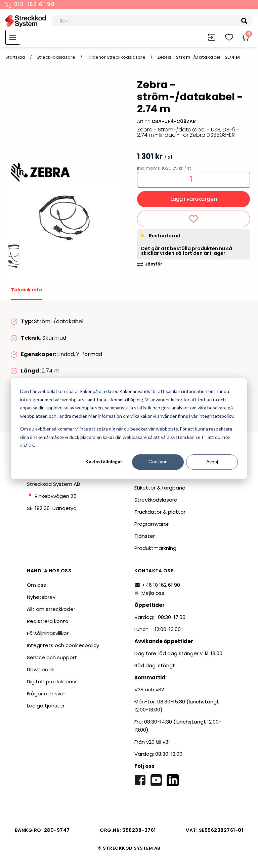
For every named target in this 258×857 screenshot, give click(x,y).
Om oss (36, 584)
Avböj (212, 462)
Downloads (40, 669)
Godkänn (158, 462)
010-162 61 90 (33, 5)
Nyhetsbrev (41, 597)
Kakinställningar (103, 462)
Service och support (52, 657)
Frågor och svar (46, 693)
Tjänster (144, 535)
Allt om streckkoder (51, 609)
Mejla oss (152, 592)
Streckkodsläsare (56, 57)
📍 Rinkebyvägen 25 (52, 496)
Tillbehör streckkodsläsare (116, 57)
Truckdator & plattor (159, 511)
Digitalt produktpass (52, 681)
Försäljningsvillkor (48, 633)
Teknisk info (26, 289)
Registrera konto (48, 621)
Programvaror (151, 523)
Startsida (15, 57)
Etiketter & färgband (159, 487)
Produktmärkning (155, 548)
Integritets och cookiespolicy (63, 645)
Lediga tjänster (45, 705)
